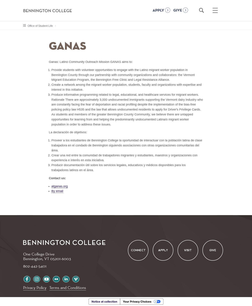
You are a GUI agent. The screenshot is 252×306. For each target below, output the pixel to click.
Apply (163, 250)
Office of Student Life (42, 25)
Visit (188, 250)
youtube (46, 278)
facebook (27, 278)
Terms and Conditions (67, 287)
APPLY (158, 10)
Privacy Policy (34, 287)
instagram (36, 278)
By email (57, 191)
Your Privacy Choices (137, 301)
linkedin (66, 278)
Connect (138, 250)
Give (212, 250)
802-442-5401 (34, 266)
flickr (56, 278)
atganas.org (59, 186)
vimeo (76, 278)
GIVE (177, 10)
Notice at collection (104, 301)
